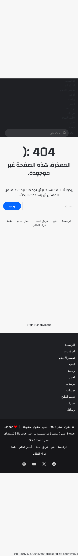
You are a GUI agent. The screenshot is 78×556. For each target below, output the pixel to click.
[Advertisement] (39, 39)
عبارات (71, 122)
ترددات (71, 113)
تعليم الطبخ (68, 117)
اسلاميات (69, 85)
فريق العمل (41, 220)
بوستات (70, 108)
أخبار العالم (23, 220)
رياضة (71, 99)
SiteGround (35, 440)
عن (55, 220)
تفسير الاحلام (67, 90)
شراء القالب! (39, 225)
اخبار (72, 103)
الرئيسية (70, 80)
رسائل (71, 126)
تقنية (9, 220)
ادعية (72, 94)
